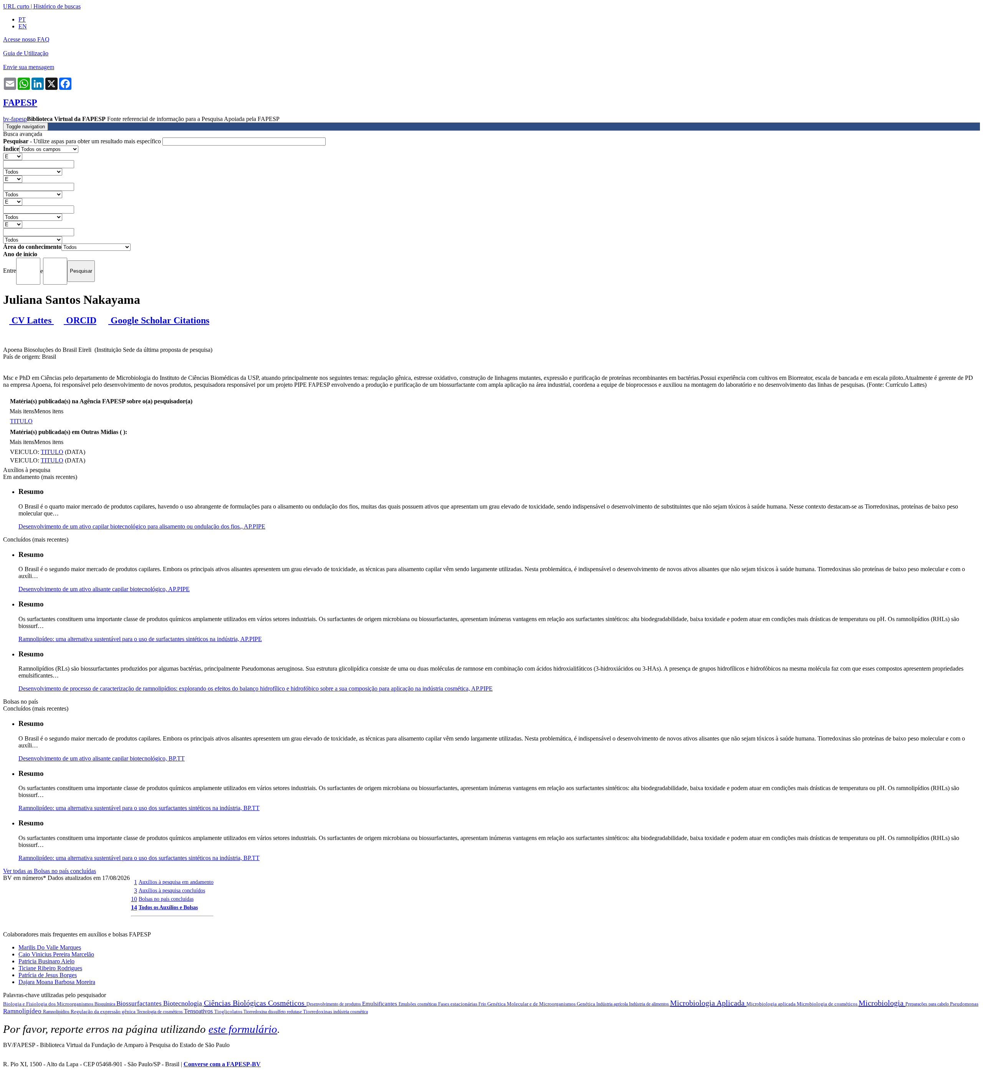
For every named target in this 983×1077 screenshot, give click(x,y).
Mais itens (22, 411)
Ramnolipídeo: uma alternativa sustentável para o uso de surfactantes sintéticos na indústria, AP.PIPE (140, 639)
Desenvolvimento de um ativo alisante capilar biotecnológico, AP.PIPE (104, 589)
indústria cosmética (350, 1011)
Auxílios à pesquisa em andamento (176, 882)
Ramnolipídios (57, 1011)
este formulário (243, 1029)
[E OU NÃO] (12, 156)
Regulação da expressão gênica (104, 1011)
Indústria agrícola (612, 1004)
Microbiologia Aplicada (708, 1003)
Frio (482, 1004)
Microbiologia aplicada (771, 1004)
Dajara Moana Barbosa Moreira (56, 982)
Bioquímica (105, 1004)
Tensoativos (199, 1011)
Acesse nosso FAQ (26, 39)
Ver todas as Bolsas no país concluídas (49, 871)
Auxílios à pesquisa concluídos (172, 890)
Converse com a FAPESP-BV (222, 1064)
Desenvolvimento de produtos (334, 1004)
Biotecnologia (183, 1003)
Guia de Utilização (25, 53)
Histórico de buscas (57, 6)
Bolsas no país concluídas (166, 899)
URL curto (16, 6)
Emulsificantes (380, 1004)
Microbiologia (882, 1003)
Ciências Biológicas (236, 1003)
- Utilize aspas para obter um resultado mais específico (82, 141)
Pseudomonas (964, 1004)
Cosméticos (287, 1003)
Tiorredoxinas (318, 1011)
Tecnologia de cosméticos (160, 1011)
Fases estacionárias (458, 1004)
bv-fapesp (15, 119)
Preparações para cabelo (927, 1004)
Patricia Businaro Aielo (46, 961)
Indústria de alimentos (649, 1004)
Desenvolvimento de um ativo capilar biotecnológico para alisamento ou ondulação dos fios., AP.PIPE (141, 526)
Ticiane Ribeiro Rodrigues (50, 968)
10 (134, 899)
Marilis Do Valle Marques (49, 947)
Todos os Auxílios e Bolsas (168, 907)
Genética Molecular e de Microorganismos (532, 1004)
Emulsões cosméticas (418, 1004)
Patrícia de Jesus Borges (47, 975)
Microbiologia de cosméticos (828, 1004)
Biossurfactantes (139, 1003)
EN (22, 26)
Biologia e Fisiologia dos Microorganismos (48, 1004)
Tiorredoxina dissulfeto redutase (273, 1011)
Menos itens (48, 411)
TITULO (21, 421)
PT (22, 19)
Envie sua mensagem (28, 67)
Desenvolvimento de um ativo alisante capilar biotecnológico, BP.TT (101, 758)
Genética (586, 1004)
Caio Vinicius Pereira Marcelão (56, 954)
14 (134, 907)
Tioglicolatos (228, 1011)
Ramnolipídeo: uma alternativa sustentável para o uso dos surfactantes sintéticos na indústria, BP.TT (139, 808)
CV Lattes (31, 320)
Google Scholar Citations (158, 320)
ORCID (80, 320)
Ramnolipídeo (23, 1011)
